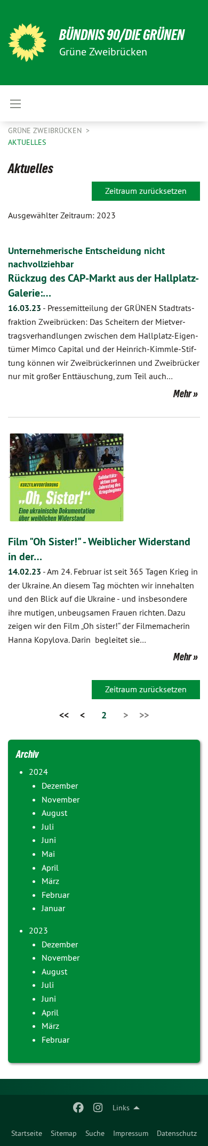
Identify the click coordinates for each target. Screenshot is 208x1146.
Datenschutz (177, 1133)
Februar (55, 894)
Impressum (130, 1133)
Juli (48, 826)
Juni (49, 839)
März (50, 880)
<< (64, 715)
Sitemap (64, 1133)
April (50, 867)
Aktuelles (27, 142)
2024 (38, 771)
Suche (95, 1133)
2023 (38, 930)
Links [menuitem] (121, 1107)
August (54, 812)
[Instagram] (98, 1107)
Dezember (60, 785)
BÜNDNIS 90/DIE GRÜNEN (122, 35)
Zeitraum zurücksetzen (146, 190)
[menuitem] (26, 1133)
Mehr (182, 393)
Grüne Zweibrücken (46, 130)
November (60, 799)
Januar (53, 908)
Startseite (26, 1133)
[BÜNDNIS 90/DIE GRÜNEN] (27, 42)
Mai (48, 853)
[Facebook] (78, 1107)
